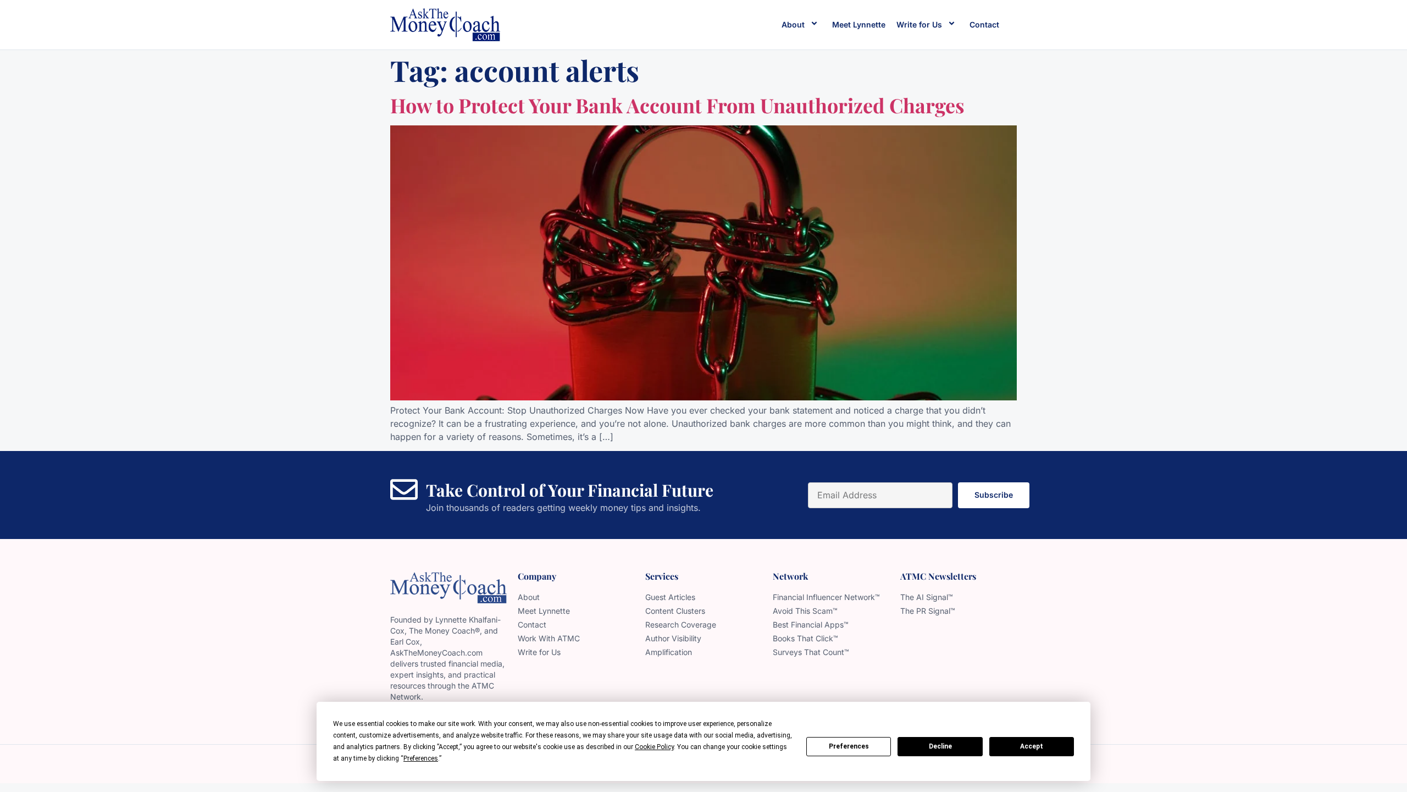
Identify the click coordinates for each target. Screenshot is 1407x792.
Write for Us (919, 24)
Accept (1031, 746)
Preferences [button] (420, 758)
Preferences (849, 746)
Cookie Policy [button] (654, 747)
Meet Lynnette (858, 24)
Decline (940, 746)
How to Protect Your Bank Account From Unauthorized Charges (677, 105)
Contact (984, 24)
